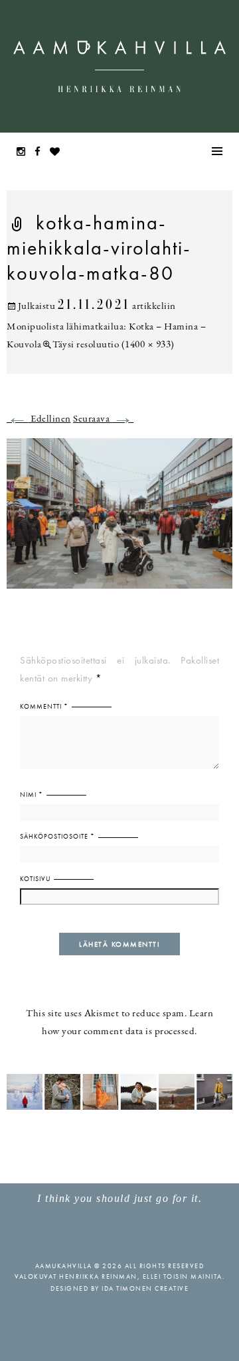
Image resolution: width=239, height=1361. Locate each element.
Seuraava (103, 419)
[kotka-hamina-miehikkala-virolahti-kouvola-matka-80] (119, 521)
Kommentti (44, 706)
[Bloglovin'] (58, 153)
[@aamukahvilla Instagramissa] (119, 1091)
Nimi (31, 794)
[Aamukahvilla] (119, 66)
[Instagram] (25, 153)
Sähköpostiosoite (57, 836)
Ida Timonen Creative (145, 1288)
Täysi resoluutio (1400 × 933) (113, 345)
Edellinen (39, 419)
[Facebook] (41, 153)
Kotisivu (35, 878)
